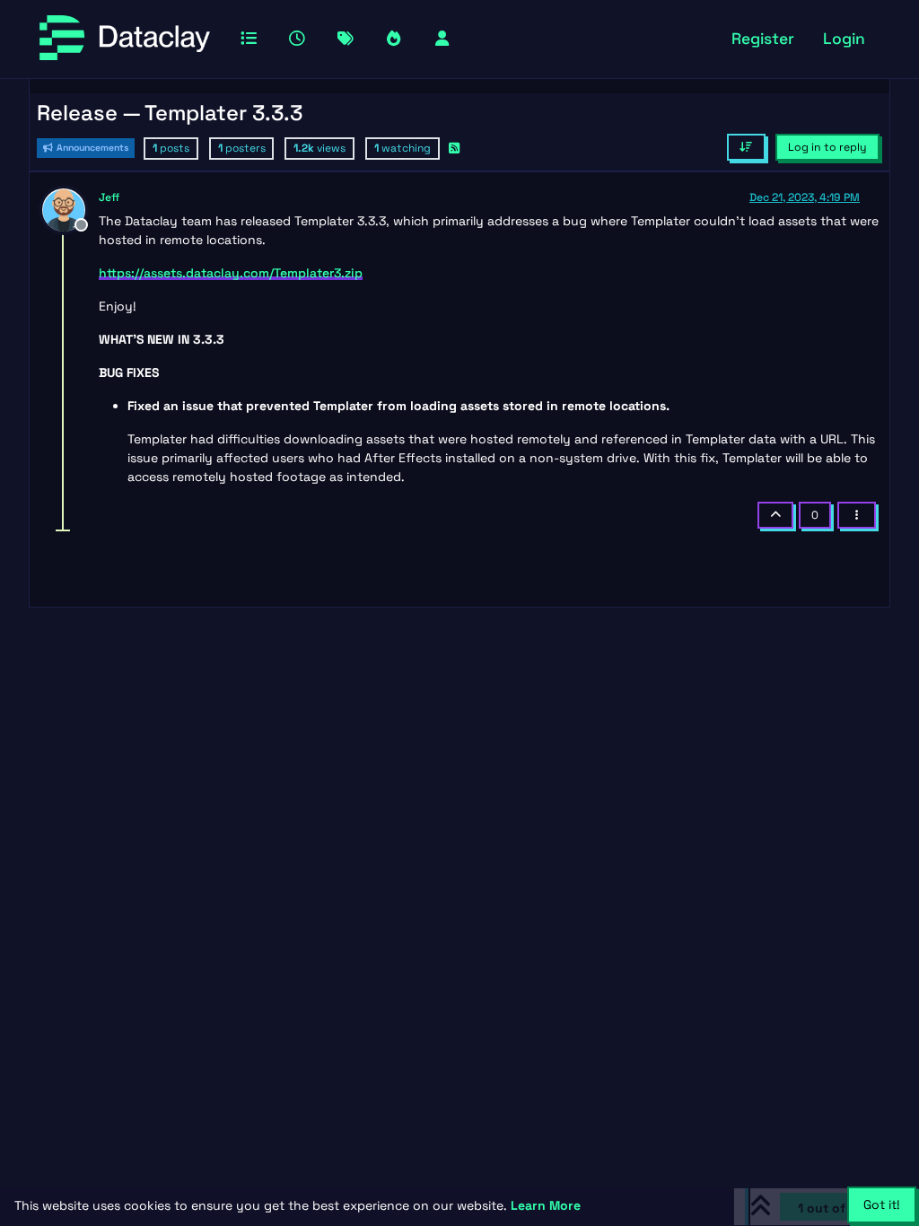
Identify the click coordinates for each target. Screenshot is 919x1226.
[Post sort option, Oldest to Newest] (746, 147)
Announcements (91, 147)
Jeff (109, 197)
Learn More (546, 1205)
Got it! (881, 1204)
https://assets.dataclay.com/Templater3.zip (231, 273)
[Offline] (70, 208)
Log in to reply (827, 147)
